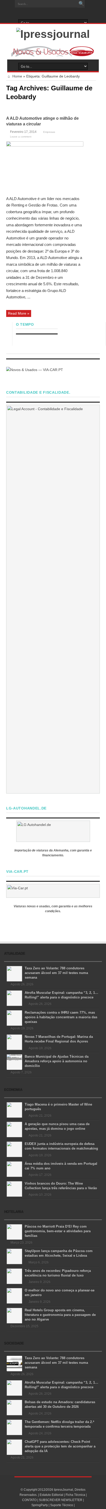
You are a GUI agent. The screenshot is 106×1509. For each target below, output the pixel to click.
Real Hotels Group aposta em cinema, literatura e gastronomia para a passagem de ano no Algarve (60, 1314)
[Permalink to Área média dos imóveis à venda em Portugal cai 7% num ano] (14, 1169)
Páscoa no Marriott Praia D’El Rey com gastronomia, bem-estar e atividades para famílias (58, 1231)
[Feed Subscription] (94, 108)
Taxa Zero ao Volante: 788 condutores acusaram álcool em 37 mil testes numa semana (56, 972)
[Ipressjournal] (53, 33)
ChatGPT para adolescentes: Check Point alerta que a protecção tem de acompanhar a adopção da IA (60, 1446)
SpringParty (39, 1505)
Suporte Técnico (61, 1505)
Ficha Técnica (75, 1495)
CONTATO (29, 1500)
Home (16, 76)
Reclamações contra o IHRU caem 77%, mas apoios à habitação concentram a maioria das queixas (61, 1017)
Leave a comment (20, 136)
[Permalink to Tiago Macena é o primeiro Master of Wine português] (14, 1109)
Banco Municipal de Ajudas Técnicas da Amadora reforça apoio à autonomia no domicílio (57, 1061)
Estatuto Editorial (51, 1495)
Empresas (49, 132)
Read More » (18, 313)
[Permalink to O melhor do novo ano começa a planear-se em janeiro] (14, 1296)
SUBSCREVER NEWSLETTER (60, 1500)
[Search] (81, 4)
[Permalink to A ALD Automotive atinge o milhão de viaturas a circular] (44, 167)
